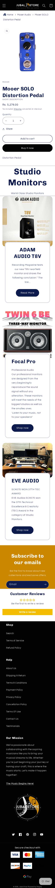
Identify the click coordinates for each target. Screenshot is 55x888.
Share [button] (9, 129)
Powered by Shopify (35, 887)
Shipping (18, 109)
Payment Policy (14, 690)
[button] (3, 5)
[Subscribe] (45, 584)
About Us (11, 668)
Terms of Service (15, 640)
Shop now (22, 428)
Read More (27, 293)
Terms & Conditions (16, 683)
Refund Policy (13, 648)
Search (10, 633)
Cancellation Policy (16, 704)
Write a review (27, 612)
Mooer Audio (24, 15)
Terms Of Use (13, 711)
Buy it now (27, 148)
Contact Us (12, 719)
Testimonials (13, 726)
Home (10, 15)
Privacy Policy (13, 697)
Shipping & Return (16, 675)
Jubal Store (23, 887)
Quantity (6, 114)
